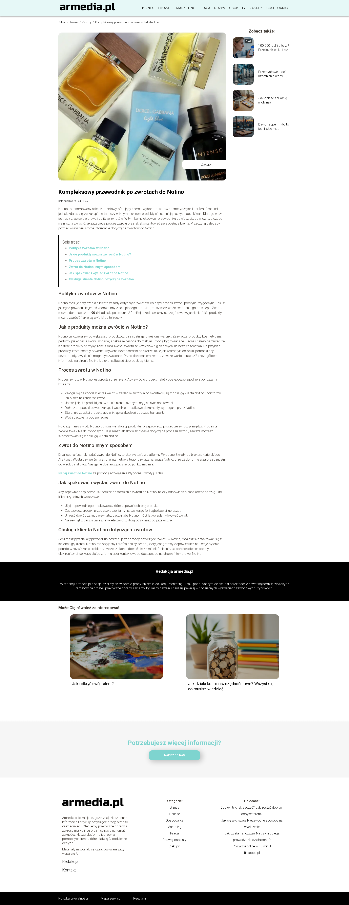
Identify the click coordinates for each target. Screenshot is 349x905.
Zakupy (256, 8)
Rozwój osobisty (230, 8)
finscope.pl (252, 853)
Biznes (148, 8)
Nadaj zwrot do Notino (75, 473)
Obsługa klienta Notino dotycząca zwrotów (101, 279)
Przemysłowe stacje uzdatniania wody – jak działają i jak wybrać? (274, 74)
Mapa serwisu (110, 898)
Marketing (185, 8)
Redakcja (70, 861)
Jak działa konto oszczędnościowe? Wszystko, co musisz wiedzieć (230, 686)
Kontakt (69, 870)
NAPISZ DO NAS (174, 755)
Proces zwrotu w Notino (87, 261)
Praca (205, 8)
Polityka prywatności (73, 898)
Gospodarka (277, 8)
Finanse (165, 8)
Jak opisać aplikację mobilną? (272, 100)
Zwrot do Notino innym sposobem (94, 267)
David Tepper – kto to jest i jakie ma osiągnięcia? (273, 126)
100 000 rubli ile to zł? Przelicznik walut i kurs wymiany (274, 48)
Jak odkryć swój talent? (93, 683)
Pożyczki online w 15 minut (252, 846)
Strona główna (69, 22)
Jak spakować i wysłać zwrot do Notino (98, 273)
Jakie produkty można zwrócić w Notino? (100, 254)
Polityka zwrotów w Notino (89, 248)
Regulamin (140, 898)
